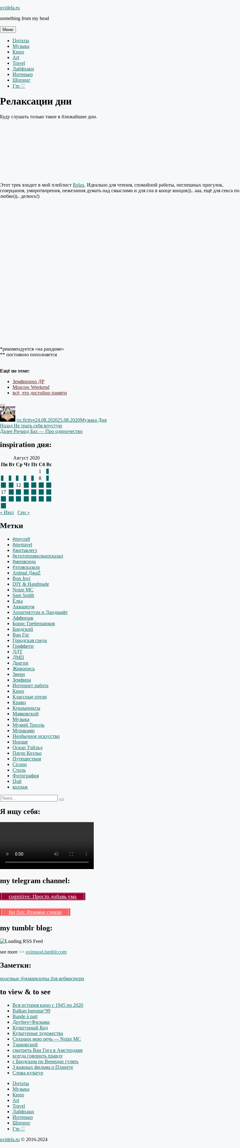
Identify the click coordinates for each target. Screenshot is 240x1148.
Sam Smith (23, 595)
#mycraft (21, 539)
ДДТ (17, 651)
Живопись (23, 668)
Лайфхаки (23, 68)
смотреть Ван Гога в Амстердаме (47, 1050)
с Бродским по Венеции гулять (45, 1061)
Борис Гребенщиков (33, 623)
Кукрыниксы (26, 708)
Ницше (20, 741)
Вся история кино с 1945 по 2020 (47, 1005)
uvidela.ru (10, 7)
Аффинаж (22, 617)
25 (11, 499)
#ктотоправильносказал (37, 556)
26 (18, 499)
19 (18, 492)
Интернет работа (30, 685)
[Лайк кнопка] (2, 405)
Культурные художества (37, 1033)
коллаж (20, 787)
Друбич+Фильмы (31, 1022)
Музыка (20, 46)
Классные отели (29, 696)
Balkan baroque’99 (31, 1010)
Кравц (19, 702)
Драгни (20, 663)
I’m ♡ (18, 86)
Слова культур (27, 1072)
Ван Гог (20, 634)
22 (41, 492)
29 (41, 499)
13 (26, 485)
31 (3, 505)
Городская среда (29, 640)
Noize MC (22, 589)
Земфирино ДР (28, 381)
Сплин (19, 764)
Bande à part (25, 1016)
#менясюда (24, 561)
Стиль (19, 770)
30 (48, 499)
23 (48, 492)
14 (33, 485)
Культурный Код (30, 1027)
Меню (7, 29)
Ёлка (17, 601)
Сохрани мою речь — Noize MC (46, 1039)
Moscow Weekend (30, 387)
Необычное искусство (36, 736)
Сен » (24, 512)
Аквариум (23, 606)
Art (15, 57)
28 (33, 499)
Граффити (23, 646)
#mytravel (22, 544)
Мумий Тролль (28, 725)
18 (11, 492)
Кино (18, 51)
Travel (18, 63)
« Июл (7, 512)
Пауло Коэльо (27, 753)
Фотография (25, 775)
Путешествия (26, 758)
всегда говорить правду (37, 1055)
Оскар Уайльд (27, 747)
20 (26, 492)
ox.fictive (26, 420)
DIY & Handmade (30, 584)
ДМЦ (18, 657)
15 (41, 485)
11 (11, 485)
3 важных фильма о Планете (42, 1067)
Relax (78, 185)
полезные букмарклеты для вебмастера (42, 978)
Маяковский (25, 713)
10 (3, 485)
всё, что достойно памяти (39, 392)
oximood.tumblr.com (46, 952)
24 (3, 499)
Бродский (22, 629)
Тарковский (25, 1044)
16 (48, 485)
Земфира (21, 679)
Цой (17, 781)
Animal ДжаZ (26, 572)
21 (33, 492)
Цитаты (20, 40)
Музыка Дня (93, 420)
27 (26, 499)
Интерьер (22, 74)
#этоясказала (26, 567)
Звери (18, 674)
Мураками (23, 730)
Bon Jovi (21, 578)
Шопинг (21, 80)
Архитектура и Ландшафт (40, 612)
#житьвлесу (25, 550)
